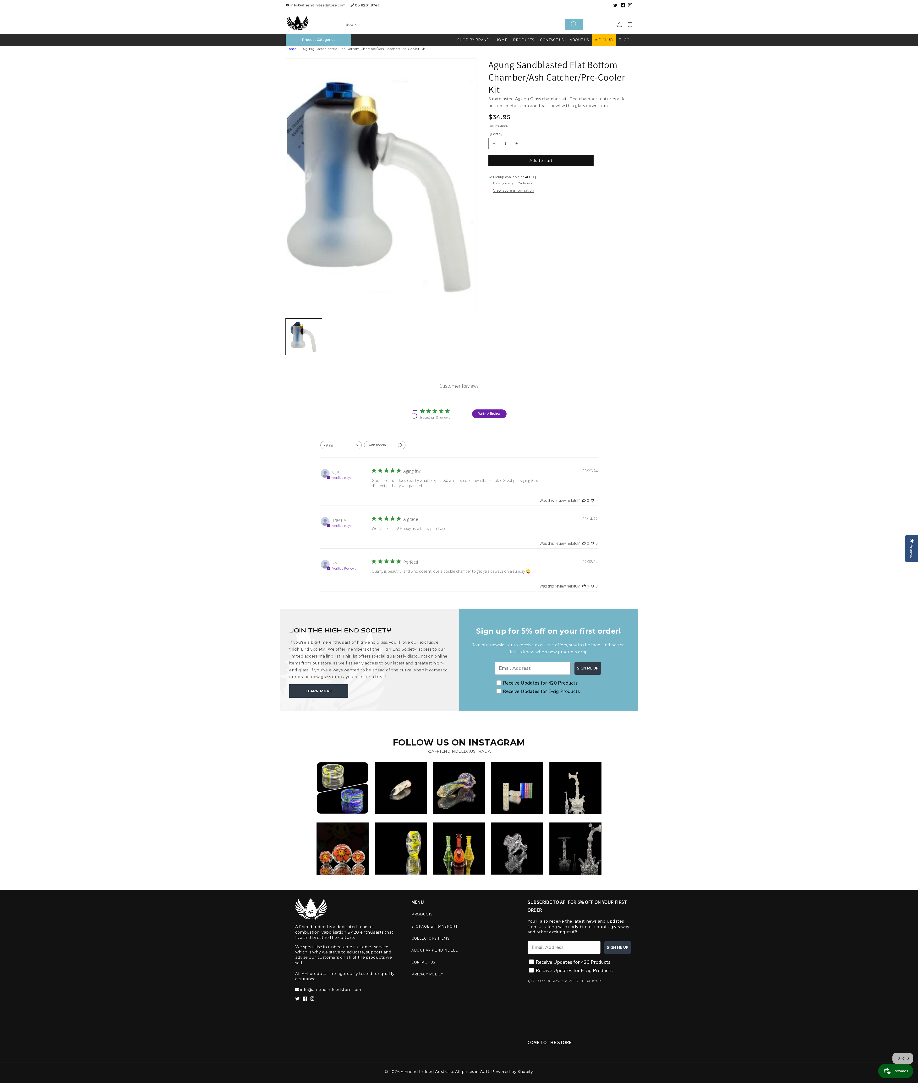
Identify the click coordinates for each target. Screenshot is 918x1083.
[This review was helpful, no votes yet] (584, 500)
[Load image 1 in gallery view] (304, 337)
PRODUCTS (422, 914)
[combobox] (462, 24)
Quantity (495, 134)
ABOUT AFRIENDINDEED (435, 950)
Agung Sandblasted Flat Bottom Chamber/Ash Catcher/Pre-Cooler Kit (364, 49)
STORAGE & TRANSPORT (434, 926)
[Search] (574, 24)
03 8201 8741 (366, 5)
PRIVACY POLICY (427, 974)
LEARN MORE (319, 691)
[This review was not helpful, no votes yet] (592, 500)
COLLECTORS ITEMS (430, 938)
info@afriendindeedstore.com (318, 5)
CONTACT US (423, 962)
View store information (513, 190)
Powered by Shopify (512, 1071)
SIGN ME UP (588, 668)
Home (291, 49)
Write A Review (489, 413)
